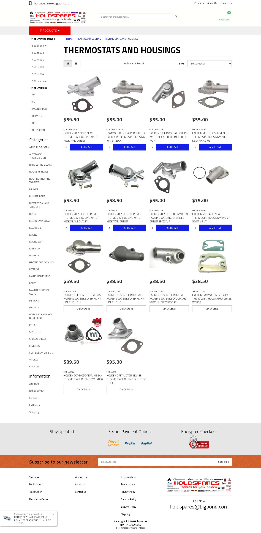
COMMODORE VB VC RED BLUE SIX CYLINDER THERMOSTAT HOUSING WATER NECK (126, 137)
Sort (181, 63)
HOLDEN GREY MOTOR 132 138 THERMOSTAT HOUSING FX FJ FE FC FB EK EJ (126, 379)
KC (33, 101)
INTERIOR (34, 269)
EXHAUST (34, 366)
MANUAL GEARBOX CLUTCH (39, 291)
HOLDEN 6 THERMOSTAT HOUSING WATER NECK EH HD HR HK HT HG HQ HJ (168, 137)
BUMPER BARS (37, 196)
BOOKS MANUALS (38, 171)
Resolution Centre (38, 499)
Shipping (34, 412)
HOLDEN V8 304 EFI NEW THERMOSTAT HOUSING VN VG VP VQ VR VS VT (211, 218)
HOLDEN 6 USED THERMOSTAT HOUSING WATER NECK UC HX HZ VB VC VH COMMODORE (167, 298)
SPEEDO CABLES (38, 339)
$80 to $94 (38, 74)
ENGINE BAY (35, 241)
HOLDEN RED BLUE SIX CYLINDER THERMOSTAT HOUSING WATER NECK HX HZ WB (211, 137)
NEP (34, 123)
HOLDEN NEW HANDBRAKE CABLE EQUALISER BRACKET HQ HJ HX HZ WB (32, 518)
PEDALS (33, 325)
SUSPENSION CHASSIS (41, 352)
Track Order (35, 492)
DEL (34, 94)
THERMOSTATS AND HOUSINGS (121, 39)
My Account (35, 484)
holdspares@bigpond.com (52, 3)
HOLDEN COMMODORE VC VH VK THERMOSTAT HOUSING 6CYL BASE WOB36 (212, 298)
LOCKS (32, 283)
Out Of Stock (83, 309)
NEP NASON (38, 130)
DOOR (32, 214)
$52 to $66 (38, 60)
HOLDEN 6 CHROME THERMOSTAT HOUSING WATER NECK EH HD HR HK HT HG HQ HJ (83, 298)
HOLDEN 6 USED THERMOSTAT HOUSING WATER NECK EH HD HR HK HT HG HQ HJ (125, 298)
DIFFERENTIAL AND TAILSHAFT (39, 205)
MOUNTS (34, 307)
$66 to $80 (38, 67)
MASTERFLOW (39, 109)
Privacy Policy (128, 492)
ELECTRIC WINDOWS (39, 221)
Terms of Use (128, 484)
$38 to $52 (38, 53)
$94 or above (39, 81)
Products (199, 3)
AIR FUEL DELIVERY (39, 147)
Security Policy (128, 506)
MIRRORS (34, 300)
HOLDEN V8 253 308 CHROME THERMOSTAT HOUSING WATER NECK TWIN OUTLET (124, 218)
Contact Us (226, 3)
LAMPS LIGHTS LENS (39, 276)
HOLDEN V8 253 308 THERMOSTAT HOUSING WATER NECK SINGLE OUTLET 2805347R (168, 218)
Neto (142, 527)
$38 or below (39, 45)
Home (69, 39)
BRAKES (33, 189)
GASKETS (34, 255)
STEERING (34, 346)
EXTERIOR (34, 248)
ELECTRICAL (35, 228)
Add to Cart (86, 147)
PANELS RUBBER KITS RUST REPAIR (40, 316)
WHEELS (33, 359)
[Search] (176, 16)
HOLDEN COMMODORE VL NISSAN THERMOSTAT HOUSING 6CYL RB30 (83, 377)
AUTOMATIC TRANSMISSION (37, 156)
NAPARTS (37, 116)
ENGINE (33, 234)
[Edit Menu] (35, 405)
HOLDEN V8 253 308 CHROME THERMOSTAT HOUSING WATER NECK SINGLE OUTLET (81, 218)
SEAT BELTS (35, 332)
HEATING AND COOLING (41, 262)
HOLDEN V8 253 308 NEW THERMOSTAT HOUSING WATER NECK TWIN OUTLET (81, 137)
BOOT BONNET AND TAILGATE (39, 180)
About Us (212, 3)
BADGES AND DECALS (40, 164)
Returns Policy (37, 391)
